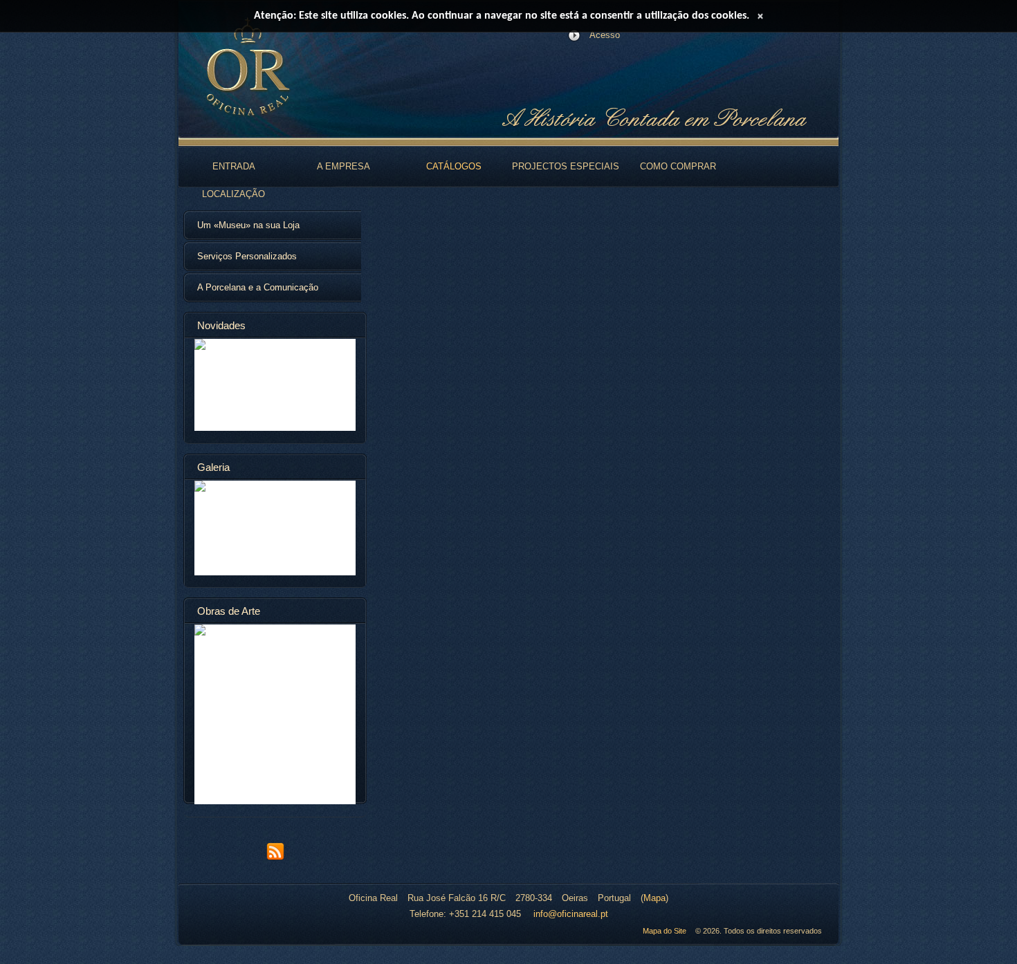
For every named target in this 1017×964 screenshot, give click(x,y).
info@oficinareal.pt (570, 914)
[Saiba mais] (275, 385)
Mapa (654, 898)
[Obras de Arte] (275, 714)
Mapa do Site (664, 931)
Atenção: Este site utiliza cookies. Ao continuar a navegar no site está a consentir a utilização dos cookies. (501, 15)
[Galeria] (275, 528)
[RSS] (275, 858)
